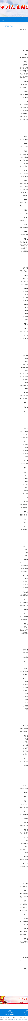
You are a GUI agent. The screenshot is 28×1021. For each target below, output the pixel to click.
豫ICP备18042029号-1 (16, 1019)
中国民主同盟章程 (8, 26)
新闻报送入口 (25, 1019)
